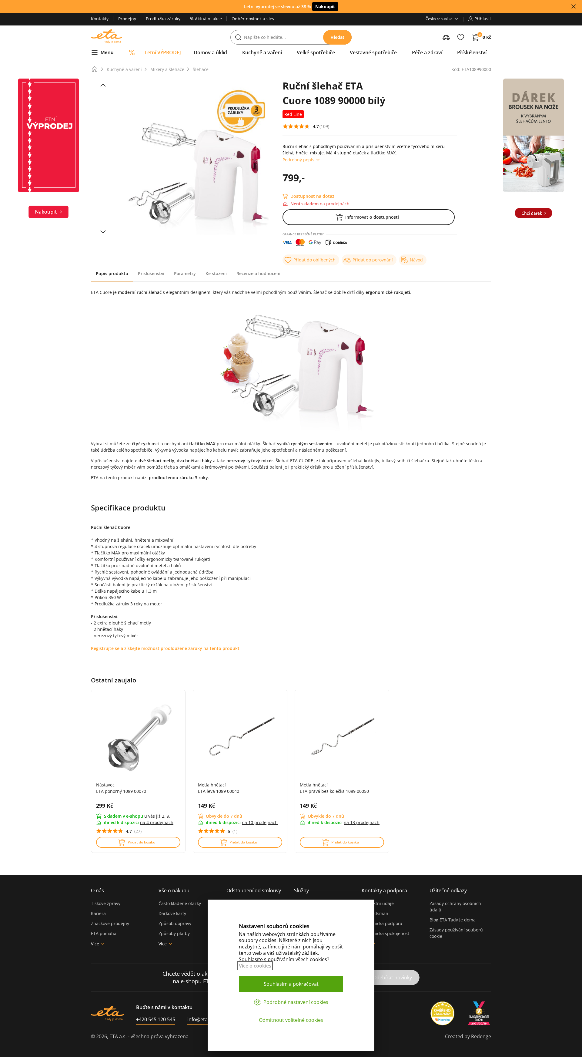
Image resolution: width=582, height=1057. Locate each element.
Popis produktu (112, 273)
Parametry (185, 273)
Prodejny (127, 19)
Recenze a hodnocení (258, 273)
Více (95, 944)
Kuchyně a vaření (124, 69)
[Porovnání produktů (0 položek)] (446, 37)
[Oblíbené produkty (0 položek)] (460, 37)
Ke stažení (216, 273)
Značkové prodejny (110, 923)
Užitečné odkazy (448, 890)
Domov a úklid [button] (210, 52)
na (156, 822)
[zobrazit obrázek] (103, 85)
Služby (301, 890)
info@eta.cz (200, 1019)
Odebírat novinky (392, 977)
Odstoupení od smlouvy (253, 890)
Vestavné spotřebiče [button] (373, 52)
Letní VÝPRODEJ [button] (163, 52)
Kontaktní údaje (378, 903)
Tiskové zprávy (105, 903)
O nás (97, 890)
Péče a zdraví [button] (427, 52)
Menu (107, 52)
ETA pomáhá (103, 933)
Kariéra (98, 913)
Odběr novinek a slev (253, 19)
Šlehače (201, 69)
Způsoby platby (174, 933)
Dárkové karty (172, 913)
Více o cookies (255, 965)
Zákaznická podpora (382, 923)
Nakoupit (325, 6)
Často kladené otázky (180, 903)
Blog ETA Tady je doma (453, 920)
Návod (416, 260)
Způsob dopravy (175, 923)
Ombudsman (375, 913)
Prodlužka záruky (163, 19)
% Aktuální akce (206, 19)
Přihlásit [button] (482, 19)
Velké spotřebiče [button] (316, 52)
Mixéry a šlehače (167, 69)
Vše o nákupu (174, 890)
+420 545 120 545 (155, 1019)
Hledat (337, 37)
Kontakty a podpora (384, 890)
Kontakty (100, 19)
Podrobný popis (298, 160)
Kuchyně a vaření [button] (262, 52)
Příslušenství (151, 273)
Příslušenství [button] (472, 52)
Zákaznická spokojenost (385, 933)
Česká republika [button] (439, 18)
